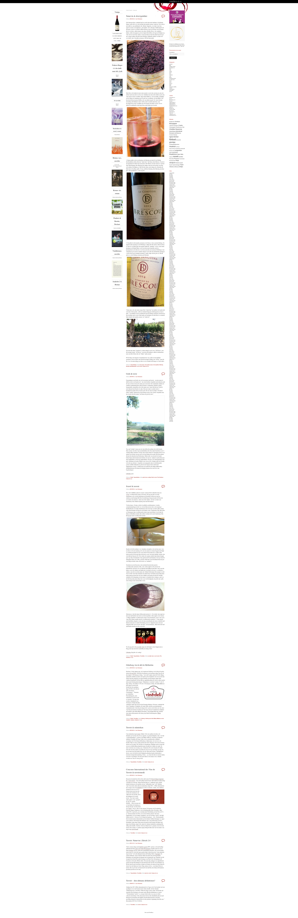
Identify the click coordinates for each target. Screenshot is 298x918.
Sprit (170, 85)
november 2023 (172, 212)
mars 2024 (171, 207)
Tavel (181, 165)
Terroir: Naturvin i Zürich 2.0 (138, 840)
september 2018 (172, 286)
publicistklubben (172, 103)
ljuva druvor (171, 110)
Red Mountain (172, 160)
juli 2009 (170, 417)
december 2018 (172, 282)
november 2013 (172, 355)
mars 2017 (171, 307)
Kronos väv (171, 150)
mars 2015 (171, 336)
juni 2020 (171, 261)
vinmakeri (128, 720)
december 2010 (172, 397)
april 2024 (171, 206)
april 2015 (171, 335)
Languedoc (178, 150)
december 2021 (172, 239)
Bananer (171, 64)
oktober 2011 (171, 385)
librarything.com (172, 99)
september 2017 (172, 300)
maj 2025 (171, 190)
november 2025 (172, 183)
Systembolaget (176, 164)
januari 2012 (171, 381)
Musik (131, 477)
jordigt (149, 477)
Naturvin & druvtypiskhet (136, 16)
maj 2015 (171, 334)
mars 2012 (171, 379)
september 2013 (172, 357)
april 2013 (171, 363)
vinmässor (137, 720)
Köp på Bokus (117, 134)
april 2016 (171, 320)
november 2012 (172, 369)
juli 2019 (170, 274)
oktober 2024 (171, 199)
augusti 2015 (171, 330)
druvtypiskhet (156, 364)
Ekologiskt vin (172, 67)
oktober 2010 (171, 399)
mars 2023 (171, 221)
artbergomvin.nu (172, 104)
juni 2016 (171, 318)
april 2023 (171, 220)
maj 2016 (171, 319)
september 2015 (172, 329)
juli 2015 (170, 331)
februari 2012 (171, 380)
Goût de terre (131, 373)
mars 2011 (171, 393)
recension (182, 158)
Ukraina (171, 166)
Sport (170, 84)
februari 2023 (171, 223)
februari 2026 (171, 180)
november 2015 (172, 326)
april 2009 (171, 421)
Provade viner (172, 79)
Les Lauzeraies (173, 152)
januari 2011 (171, 396)
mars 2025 (171, 193)
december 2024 (172, 196)
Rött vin (170, 83)
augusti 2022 (171, 230)
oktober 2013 (171, 356)
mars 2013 (171, 365)
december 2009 (172, 411)
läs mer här (133, 673)
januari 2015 (171, 338)
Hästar (170, 71)
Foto (170, 70)
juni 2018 (171, 289)
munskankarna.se (172, 115)
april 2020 (171, 263)
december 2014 (172, 340)
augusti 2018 (171, 287)
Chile (183, 127)
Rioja (177, 160)
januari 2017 (171, 310)
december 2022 (172, 225)
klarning (128, 366)
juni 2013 (171, 361)
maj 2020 (171, 262)
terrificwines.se (172, 97)
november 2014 (172, 341)
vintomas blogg (172, 109)
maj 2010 (171, 405)
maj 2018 (171, 291)
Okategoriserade (172, 78)
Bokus (117, 76)
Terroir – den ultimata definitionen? (140, 880)
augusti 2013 (171, 359)
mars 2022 (171, 236)
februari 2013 (171, 366)
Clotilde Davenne (175, 129)
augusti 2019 (171, 273)
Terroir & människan (134, 727)
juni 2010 (171, 404)
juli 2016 (170, 317)
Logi (170, 76)
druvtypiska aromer (149, 364)
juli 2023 (170, 217)
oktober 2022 (171, 227)
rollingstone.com (172, 114)
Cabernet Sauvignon (173, 125)
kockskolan (177, 148)
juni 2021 (171, 246)
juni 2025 (171, 189)
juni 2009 (171, 418)
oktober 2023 (171, 213)
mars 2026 (171, 178)
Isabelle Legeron (143, 847)
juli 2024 (170, 202)
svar (132, 657)
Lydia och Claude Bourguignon (142, 848)
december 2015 (172, 325)
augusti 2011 (171, 387)
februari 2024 (171, 208)
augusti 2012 (171, 373)
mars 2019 (171, 279)
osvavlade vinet (140, 647)
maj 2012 (171, 377)
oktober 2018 (171, 285)
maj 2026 (171, 176)
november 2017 (172, 298)
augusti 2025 (171, 187)
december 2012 (172, 368)
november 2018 (172, 283)
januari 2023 (171, 224)
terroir (140, 366)
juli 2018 (170, 288)
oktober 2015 (171, 328)
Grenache (178, 139)
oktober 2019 (171, 270)
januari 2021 (171, 252)
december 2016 (172, 311)
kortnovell (182, 148)
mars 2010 (171, 408)
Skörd (152, 477)
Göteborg (143, 718)
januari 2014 (171, 353)
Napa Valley (180, 154)
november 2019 (172, 269)
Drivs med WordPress (149, 912)
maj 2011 (171, 391)
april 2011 (171, 392)
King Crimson (172, 148)
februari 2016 (171, 323)
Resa (170, 80)
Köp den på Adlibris (117, 228)
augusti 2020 (171, 258)
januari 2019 (171, 281)
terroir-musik (135, 829)
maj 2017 (171, 305)
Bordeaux (177, 121)
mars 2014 (171, 350)
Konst (170, 72)
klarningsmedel (133, 366)
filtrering (161, 364)
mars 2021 (171, 250)
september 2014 (172, 343)
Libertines (128, 473)
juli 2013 (170, 360)
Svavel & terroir (132, 486)
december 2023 (172, 211)
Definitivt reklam (172, 66)
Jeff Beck (178, 146)
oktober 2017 (171, 299)
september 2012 (172, 372)
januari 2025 (171, 195)
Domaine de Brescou (175, 133)
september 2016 (172, 314)
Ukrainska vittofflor (172, 86)
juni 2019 (171, 275)
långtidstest (173, 154)
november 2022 (172, 226)
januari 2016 (171, 324)
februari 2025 (171, 194)
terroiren (131, 850)
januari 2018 (171, 295)
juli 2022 (170, 231)
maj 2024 (171, 205)
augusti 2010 (171, 402)
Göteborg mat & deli (149, 718)
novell (175, 156)
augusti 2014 (171, 344)
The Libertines (160, 477)
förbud (172, 139)
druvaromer (142, 364)
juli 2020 (170, 260)
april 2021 (171, 249)
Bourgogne (173, 123)
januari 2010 (171, 410)
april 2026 (171, 177)
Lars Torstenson (139, 19)
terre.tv (170, 98)
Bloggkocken (172, 121)
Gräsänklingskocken (174, 144)
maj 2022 (171, 233)
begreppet (157, 854)
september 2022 (172, 229)
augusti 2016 (171, 316)
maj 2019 (171, 276)
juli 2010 (170, 403)
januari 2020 (171, 267)
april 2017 (171, 306)
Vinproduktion (133, 364)
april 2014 (171, 349)
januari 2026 (171, 181)
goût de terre (145, 477)
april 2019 (171, 277)
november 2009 (172, 412)
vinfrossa (176, 166)
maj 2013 (171, 362)
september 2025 (172, 186)
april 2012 (171, 378)
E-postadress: (172, 52)
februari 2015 (171, 337)
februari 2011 (171, 394)
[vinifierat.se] (175, 1)
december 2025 (172, 182)
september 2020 (172, 257)
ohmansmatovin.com (173, 105)
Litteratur (171, 74)
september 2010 (172, 400)
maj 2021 (171, 248)
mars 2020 (171, 264)
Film (170, 68)
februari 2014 (171, 351)
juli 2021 (170, 245)
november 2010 (172, 398)
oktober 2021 (171, 242)
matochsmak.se (172, 102)
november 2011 (172, 384)
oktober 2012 (171, 371)
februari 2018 (171, 294)
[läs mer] (182, 46)
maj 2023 (171, 219)
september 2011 (172, 386)
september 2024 (172, 200)
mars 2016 (171, 322)
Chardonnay (179, 127)
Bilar (170, 65)
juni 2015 (171, 332)
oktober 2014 (171, 342)
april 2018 (171, 292)
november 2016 (172, 312)
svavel (138, 366)
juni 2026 (171, 175)
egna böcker (174, 137)
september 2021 (172, 243)
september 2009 (172, 415)
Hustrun (172, 146)
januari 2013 (171, 367)
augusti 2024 (171, 201)
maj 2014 (171, 348)
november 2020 (172, 255)
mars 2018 (171, 293)
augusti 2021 (171, 244)
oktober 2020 (171, 256)
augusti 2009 (171, 416)
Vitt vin (170, 91)
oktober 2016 (171, 313)
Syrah (170, 164)
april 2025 (171, 192)
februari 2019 (171, 280)
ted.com (170, 101)
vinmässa (132, 720)
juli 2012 (170, 374)
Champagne (172, 127)
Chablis (180, 125)
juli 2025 (170, 188)
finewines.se (171, 108)
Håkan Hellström (157, 718)
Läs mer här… (117, 164)
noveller (181, 156)
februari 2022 (171, 237)
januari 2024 (171, 209)
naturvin (146, 873)
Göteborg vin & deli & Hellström (139, 665)
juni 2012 (171, 375)
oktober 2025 (171, 184)
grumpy (172, 142)
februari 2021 (171, 251)
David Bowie (172, 131)
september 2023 (172, 214)
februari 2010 (171, 409)
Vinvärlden (142, 656)
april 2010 (171, 406)
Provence (176, 158)
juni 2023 (171, 218)
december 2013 (172, 354)
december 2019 (172, 268)
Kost (170, 73)
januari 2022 (171, 238)
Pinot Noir (171, 158)
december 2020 (172, 254)
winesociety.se (172, 111)
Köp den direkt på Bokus (117, 197)
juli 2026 (170, 174)
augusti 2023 (171, 215)
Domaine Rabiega (173, 134)
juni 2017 (171, 304)
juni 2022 (171, 232)
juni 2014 (171, 347)
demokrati (179, 131)
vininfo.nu (171, 107)
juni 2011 (171, 390)
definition (139, 787)
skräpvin (172, 163)
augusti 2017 (171, 301)
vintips (181, 166)
